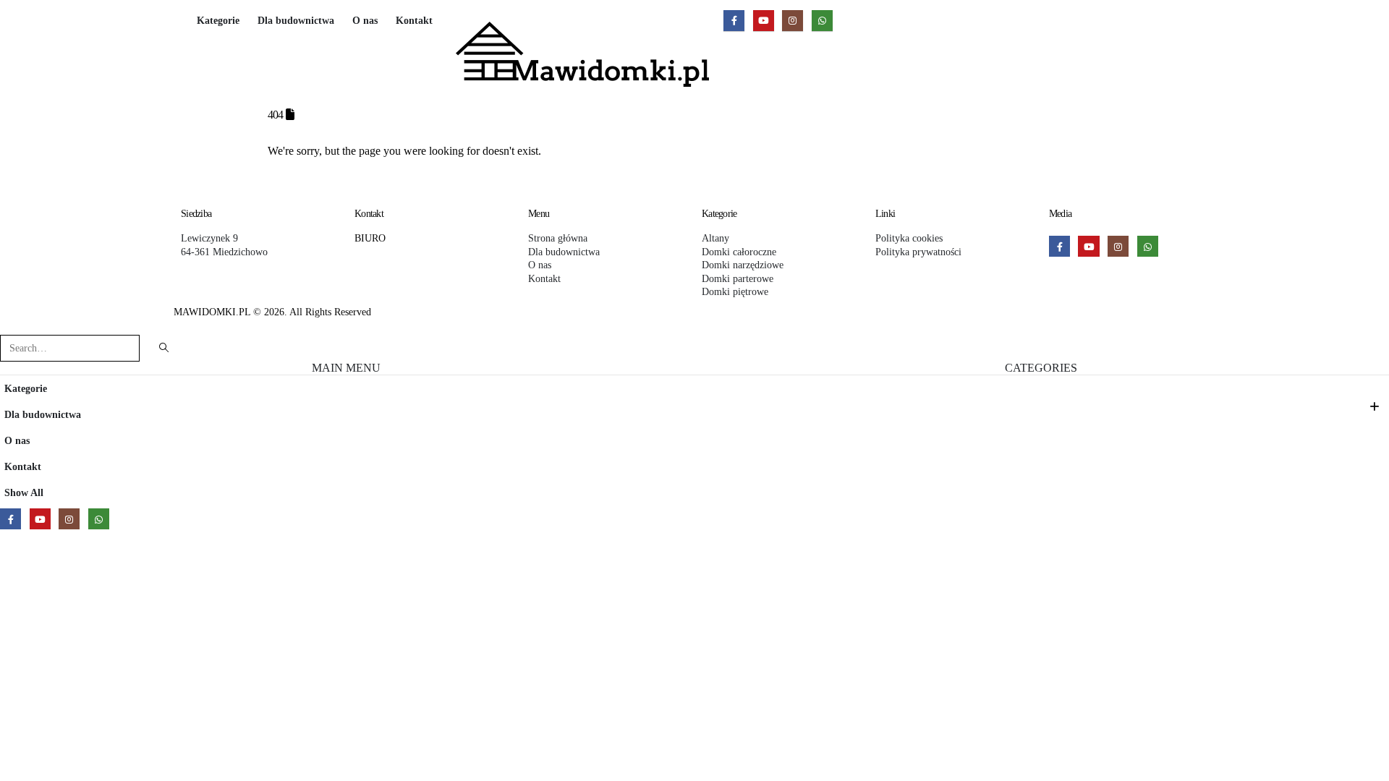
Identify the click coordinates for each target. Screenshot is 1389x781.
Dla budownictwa (296, 16)
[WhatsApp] (822, 20)
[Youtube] (763, 20)
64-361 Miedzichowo (224, 251)
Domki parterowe (737, 278)
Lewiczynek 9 (209, 238)
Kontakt (414, 20)
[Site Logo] (582, 54)
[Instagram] (792, 20)
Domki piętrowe (735, 291)
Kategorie (218, 20)
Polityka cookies (909, 238)
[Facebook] (733, 20)
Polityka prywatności (918, 251)
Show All (23, 492)
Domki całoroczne (739, 251)
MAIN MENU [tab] (346, 368)
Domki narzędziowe (742, 264)
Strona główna (557, 238)
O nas (365, 20)
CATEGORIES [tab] (1041, 368)
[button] (8, 325)
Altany (715, 238)
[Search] (163, 348)
